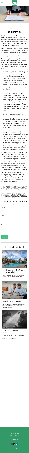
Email (2, 215)
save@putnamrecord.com (14, 442)
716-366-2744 (16, 433)
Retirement (14, 451)
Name (3, 207)
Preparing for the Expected (11, 301)
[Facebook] (12, 444)
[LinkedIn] (17, 444)
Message (3, 224)
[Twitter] (14, 444)
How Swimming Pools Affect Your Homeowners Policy (13, 271)
